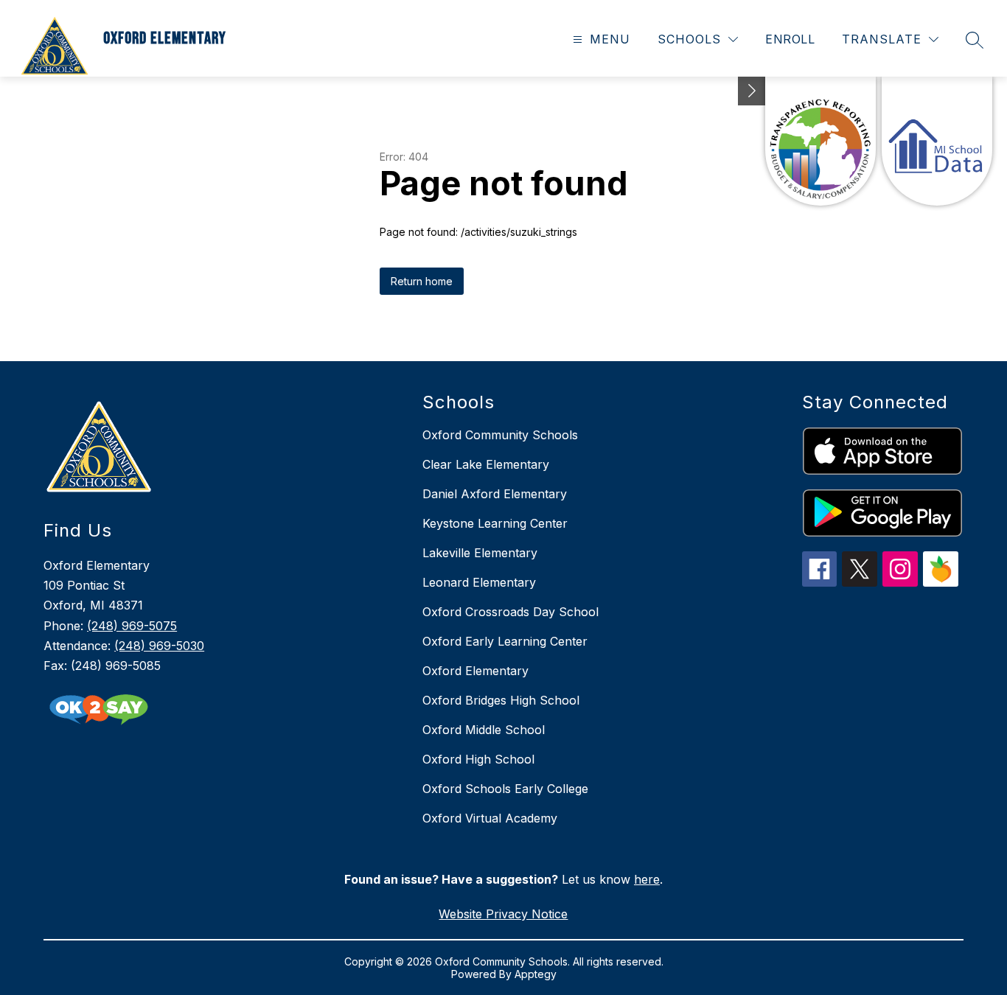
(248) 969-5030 (159, 645)
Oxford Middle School (483, 729)
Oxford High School (478, 759)
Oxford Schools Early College (505, 788)
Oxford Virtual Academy (489, 818)
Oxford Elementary (475, 670)
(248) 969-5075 (132, 625)
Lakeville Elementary (479, 552)
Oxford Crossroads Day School (510, 611)
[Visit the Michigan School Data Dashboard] (937, 141)
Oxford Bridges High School (500, 700)
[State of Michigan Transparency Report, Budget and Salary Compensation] (820, 141)
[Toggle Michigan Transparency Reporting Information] (752, 91)
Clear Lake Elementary (485, 464)
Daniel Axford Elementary (494, 493)
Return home (422, 281)
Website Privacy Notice (503, 914)
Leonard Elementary (479, 582)
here (647, 879)
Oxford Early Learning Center (505, 641)
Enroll (790, 39)
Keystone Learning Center (495, 523)
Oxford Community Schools (500, 434)
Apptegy (536, 974)
